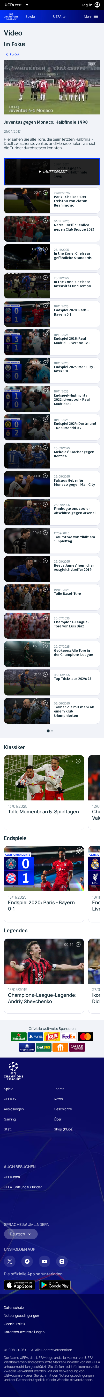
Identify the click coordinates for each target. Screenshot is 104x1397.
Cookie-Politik (14, 1323)
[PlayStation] (35, 1036)
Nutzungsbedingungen (21, 1315)
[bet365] (44, 1047)
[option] (52, 171)
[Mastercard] (85, 1036)
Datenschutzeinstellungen (24, 1331)
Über (57, 1119)
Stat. (8, 1129)
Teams (59, 1088)
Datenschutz (14, 1307)
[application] (52, 87)
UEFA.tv (10, 1098)
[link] (30, 16)
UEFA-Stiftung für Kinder (23, 1187)
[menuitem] (35, 16)
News (58, 1098)
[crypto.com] (27, 1047)
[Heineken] (19, 1036)
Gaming (10, 1119)
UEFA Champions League (11, 16)
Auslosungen (14, 1109)
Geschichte (63, 1109)
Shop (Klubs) (64, 1129)
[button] (90, 16)
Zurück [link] (14, 54)
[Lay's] (52, 1036)
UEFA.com (12, 1176)
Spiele (8, 1088)
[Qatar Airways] (77, 1047)
